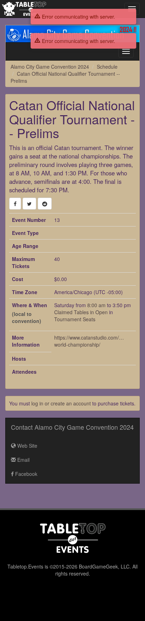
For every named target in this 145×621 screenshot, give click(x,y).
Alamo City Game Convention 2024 (50, 66)
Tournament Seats (74, 319)
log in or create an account (61, 403)
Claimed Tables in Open (81, 312)
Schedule (107, 66)
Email (23, 459)
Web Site (26, 445)
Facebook (25, 473)
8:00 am (97, 305)
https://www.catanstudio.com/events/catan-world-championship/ (89, 341)
